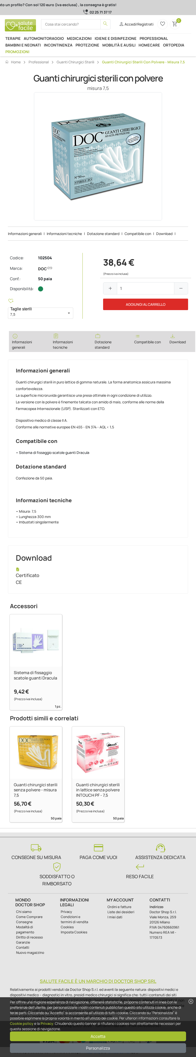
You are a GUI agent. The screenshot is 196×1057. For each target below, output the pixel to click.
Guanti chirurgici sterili (75, 62)
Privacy (47, 1023)
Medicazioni (79, 38)
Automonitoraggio (44, 38)
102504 (45, 258)
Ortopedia (173, 45)
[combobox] (36, 313)
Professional (154, 38)
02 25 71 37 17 (101, 12)
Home (13, 61)
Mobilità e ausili (119, 45)
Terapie (13, 38)
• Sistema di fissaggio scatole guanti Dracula (52, 452)
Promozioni (17, 51)
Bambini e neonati (23, 45)
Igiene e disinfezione (116, 38)
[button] (69, 313)
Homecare (149, 45)
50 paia (45, 278)
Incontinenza (58, 45)
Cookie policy (21, 1023)
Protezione (87, 45)
